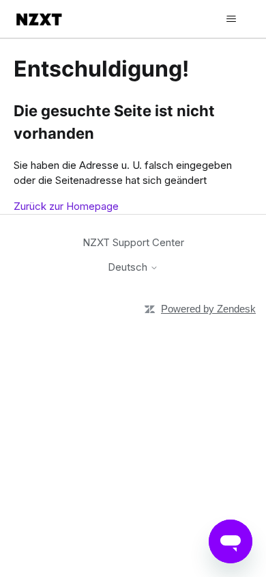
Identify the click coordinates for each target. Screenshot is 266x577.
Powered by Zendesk (208, 308)
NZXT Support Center (133, 242)
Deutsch (129, 267)
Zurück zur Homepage (66, 206)
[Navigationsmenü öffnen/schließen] (231, 19)
